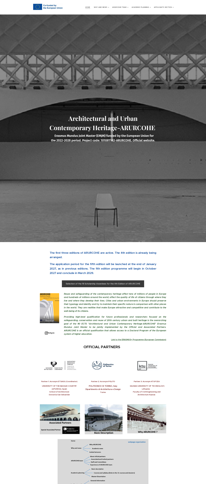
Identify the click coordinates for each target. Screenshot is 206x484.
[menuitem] (88, 7)
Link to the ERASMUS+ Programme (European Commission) (138, 339)
